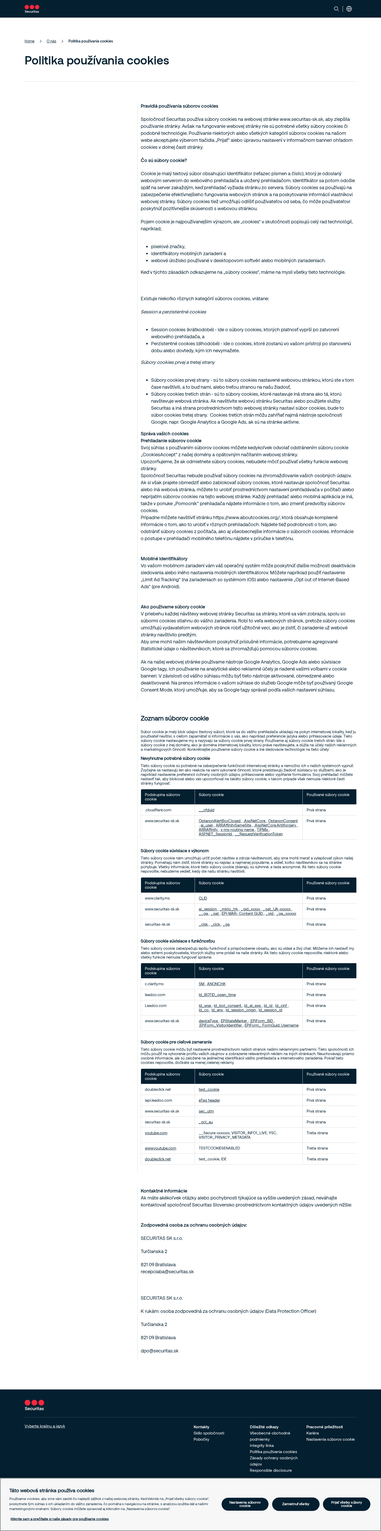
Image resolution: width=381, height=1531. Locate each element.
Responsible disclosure (271, 1470)
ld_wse (205, 1005)
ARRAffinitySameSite (234, 825)
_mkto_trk (229, 909)
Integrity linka (262, 1445)
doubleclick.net (158, 1159)
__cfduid (206, 810)
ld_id (268, 1005)
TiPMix (263, 829)
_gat (215, 913)
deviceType (209, 1021)
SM (202, 984)
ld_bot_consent (228, 1005)
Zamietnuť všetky (295, 1504)
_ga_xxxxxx (286, 913)
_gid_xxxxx (251, 909)
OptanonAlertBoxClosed (220, 821)
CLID (203, 898)
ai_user (207, 825)
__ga (204, 913)
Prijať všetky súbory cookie (346, 1504)
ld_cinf (281, 1005)
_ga (226, 924)
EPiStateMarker (234, 1021)
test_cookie (209, 1089)
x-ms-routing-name (238, 829)
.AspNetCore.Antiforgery (275, 825)
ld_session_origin (241, 1010)
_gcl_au (206, 1122)
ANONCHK (216, 984)
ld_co (204, 1010)
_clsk (204, 924)
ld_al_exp (253, 1005)
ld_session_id (270, 1010)
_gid (270, 913)
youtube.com (156, 1133)
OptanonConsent (283, 821)
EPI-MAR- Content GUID (243, 913)
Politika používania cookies (273, 1451)
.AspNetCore (254, 821)
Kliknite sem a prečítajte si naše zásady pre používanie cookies (60, 1519)
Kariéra (312, 1433)
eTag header (209, 1100)
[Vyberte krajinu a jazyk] (349, 9)
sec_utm (206, 1111)
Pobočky (201, 1439)
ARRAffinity (209, 829)
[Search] (336, 9)
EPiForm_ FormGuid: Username (272, 1025)
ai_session (208, 909)
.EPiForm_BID (262, 1021)
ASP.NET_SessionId (216, 834)
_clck (216, 924)
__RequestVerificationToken (259, 834)
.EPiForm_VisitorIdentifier (221, 1025)
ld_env (217, 1010)
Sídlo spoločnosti (209, 1433)
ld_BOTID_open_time (217, 994)
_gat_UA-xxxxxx (277, 909)
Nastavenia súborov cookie (330, 1439)
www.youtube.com (160, 1148)
